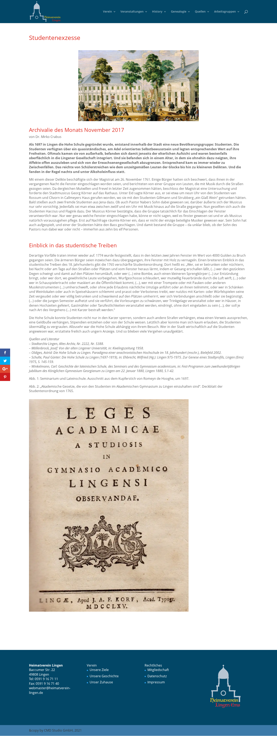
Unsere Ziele (99, 670)
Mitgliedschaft (158, 670)
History (157, 11)
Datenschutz (157, 676)
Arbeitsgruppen (225, 11)
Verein (107, 11)
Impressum (156, 682)
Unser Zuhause (101, 682)
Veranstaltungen (132, 11)
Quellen (200, 11)
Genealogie (178, 11)
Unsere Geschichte (104, 676)
